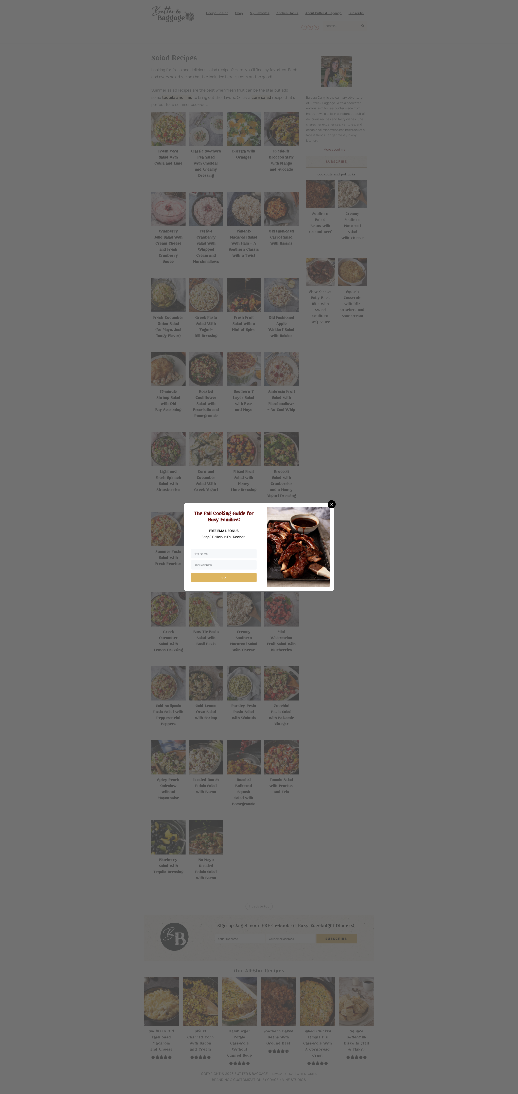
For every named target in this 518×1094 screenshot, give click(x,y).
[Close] (332, 504)
